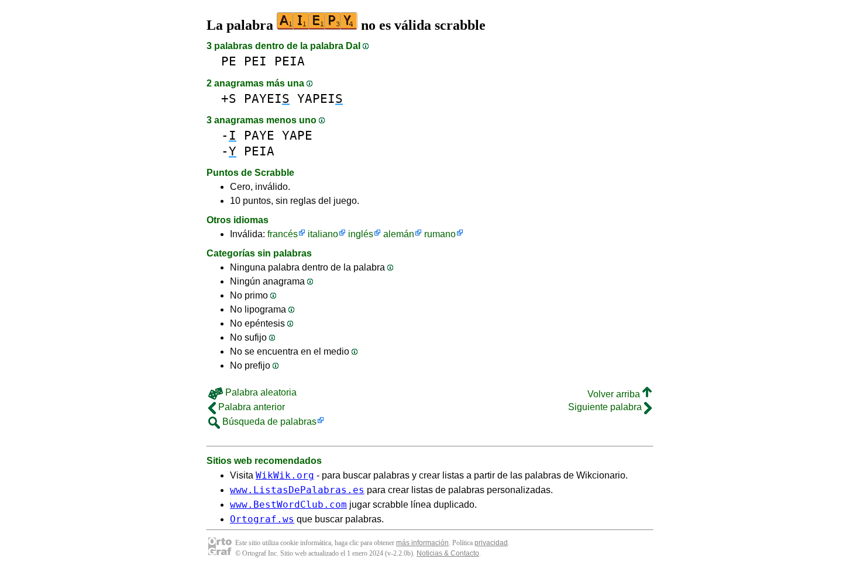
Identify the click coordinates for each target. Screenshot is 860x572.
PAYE (259, 135)
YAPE (297, 135)
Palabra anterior (250, 407)
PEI (255, 61)
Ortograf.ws (262, 519)
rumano (440, 234)
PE (228, 61)
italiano (323, 234)
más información (422, 543)
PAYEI (267, 98)
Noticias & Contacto (448, 553)
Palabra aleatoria (260, 392)
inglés (360, 234)
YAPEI (320, 98)
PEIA (289, 61)
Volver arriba (614, 394)
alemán (398, 234)
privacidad (491, 543)
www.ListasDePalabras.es (297, 489)
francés (282, 234)
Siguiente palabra (606, 407)
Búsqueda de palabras (268, 422)
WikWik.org (285, 475)
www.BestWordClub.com (288, 504)
